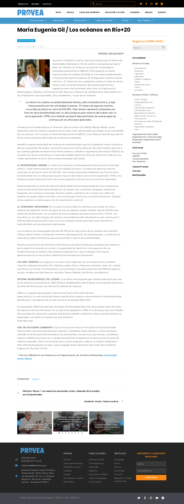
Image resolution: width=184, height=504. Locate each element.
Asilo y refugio (140, 99)
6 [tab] (75, 433)
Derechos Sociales (141, 63)
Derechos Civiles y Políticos (145, 94)
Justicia (47, 3)
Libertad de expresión (144, 107)
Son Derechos (139, 161)
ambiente (35, 379)
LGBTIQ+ (136, 156)
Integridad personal (143, 102)
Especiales (80, 20)
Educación (139, 73)
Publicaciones (104, 20)
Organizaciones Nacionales (145, 134)
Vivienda (138, 90)
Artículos (59, 20)
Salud (137, 81)
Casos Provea (140, 166)
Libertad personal (142, 110)
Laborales (138, 76)
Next (122, 423)
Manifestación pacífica (144, 113)
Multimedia (144, 20)
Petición (138, 123)
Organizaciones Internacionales (147, 136)
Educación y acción (114, 12)
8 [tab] (81, 433)
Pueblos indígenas (142, 79)
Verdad (35, 3)
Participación (140, 118)
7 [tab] (78, 433)
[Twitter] (141, 4)
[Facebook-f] (146, 4)
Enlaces (149, 12)
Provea (70, 12)
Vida (136, 129)
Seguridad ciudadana (144, 126)
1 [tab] (59, 433)
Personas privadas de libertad (148, 121)
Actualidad (37, 20)
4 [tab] (68, 433)
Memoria (23, 3)
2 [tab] (62, 433)
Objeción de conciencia (145, 115)
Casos (124, 20)
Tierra (137, 87)
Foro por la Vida (139, 153)
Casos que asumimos (89, 12)
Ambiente (138, 71)
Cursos (136, 170)
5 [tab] (72, 433)
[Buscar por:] (149, 47)
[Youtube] (156, 4)
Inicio (58, 12)
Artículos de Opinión (26, 40)
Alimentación (140, 68)
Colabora (135, 12)
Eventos (162, 12)
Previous (18, 423)
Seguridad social (142, 84)
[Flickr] (162, 4)
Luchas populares (140, 158)
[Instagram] (151, 4)
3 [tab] (65, 433)
